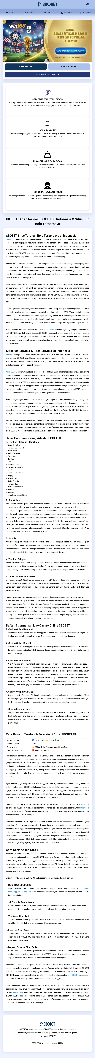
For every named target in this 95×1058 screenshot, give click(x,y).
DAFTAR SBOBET (69, 66)
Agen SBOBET (12, 372)
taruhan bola (51, 329)
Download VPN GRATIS (47, 74)
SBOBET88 (10, 239)
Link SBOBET (73, 975)
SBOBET (9, 354)
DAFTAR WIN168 (25, 66)
